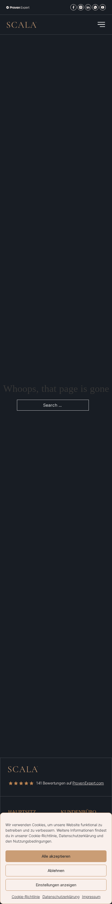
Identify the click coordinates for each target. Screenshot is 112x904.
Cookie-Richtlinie (43, 835)
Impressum (91, 896)
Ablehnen (56, 870)
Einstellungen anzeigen (56, 884)
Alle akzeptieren (56, 856)
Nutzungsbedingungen (32, 841)
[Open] (101, 24)
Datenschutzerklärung (77, 835)
